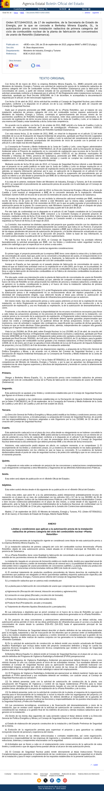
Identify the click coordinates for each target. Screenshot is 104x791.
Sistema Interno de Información (88, 774)
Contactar (8, 774)
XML (38, 65)
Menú (84, 9)
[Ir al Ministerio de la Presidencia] (5, 4)
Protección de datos (69, 774)
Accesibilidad (54, 774)
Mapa (36, 774)
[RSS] (39, 782)
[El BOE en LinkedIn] (58, 782)
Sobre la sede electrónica (22, 774)
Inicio (16, 13)
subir (95, 765)
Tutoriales (43, 776)
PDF (16, 65)
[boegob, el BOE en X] (46, 782)
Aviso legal (44, 774)
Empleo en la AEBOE (56, 776)
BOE (22, 13)
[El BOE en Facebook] (52, 782)
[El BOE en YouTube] (65, 782)
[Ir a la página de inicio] (53, 4)
